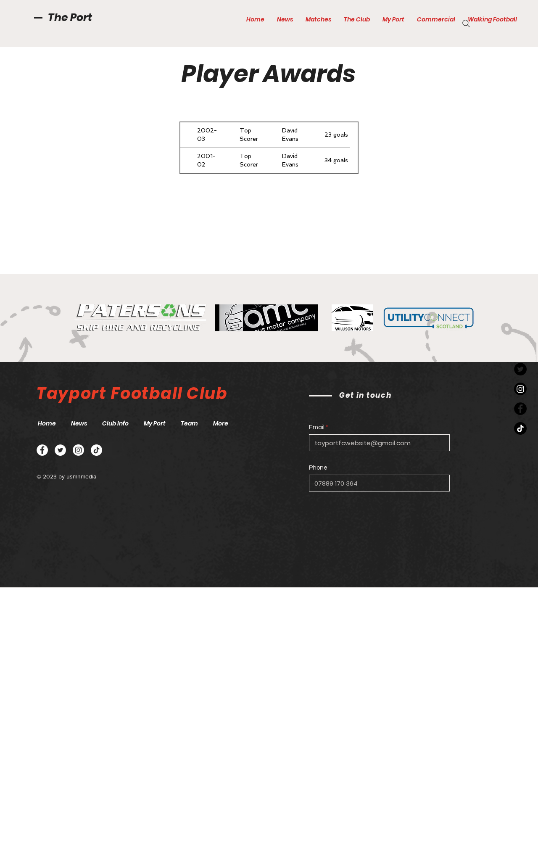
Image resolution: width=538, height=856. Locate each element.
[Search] (466, 23)
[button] (318, 19)
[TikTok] (520, 428)
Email (316, 427)
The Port (70, 17)
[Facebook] (520, 408)
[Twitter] (520, 369)
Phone (318, 468)
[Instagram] (520, 389)
